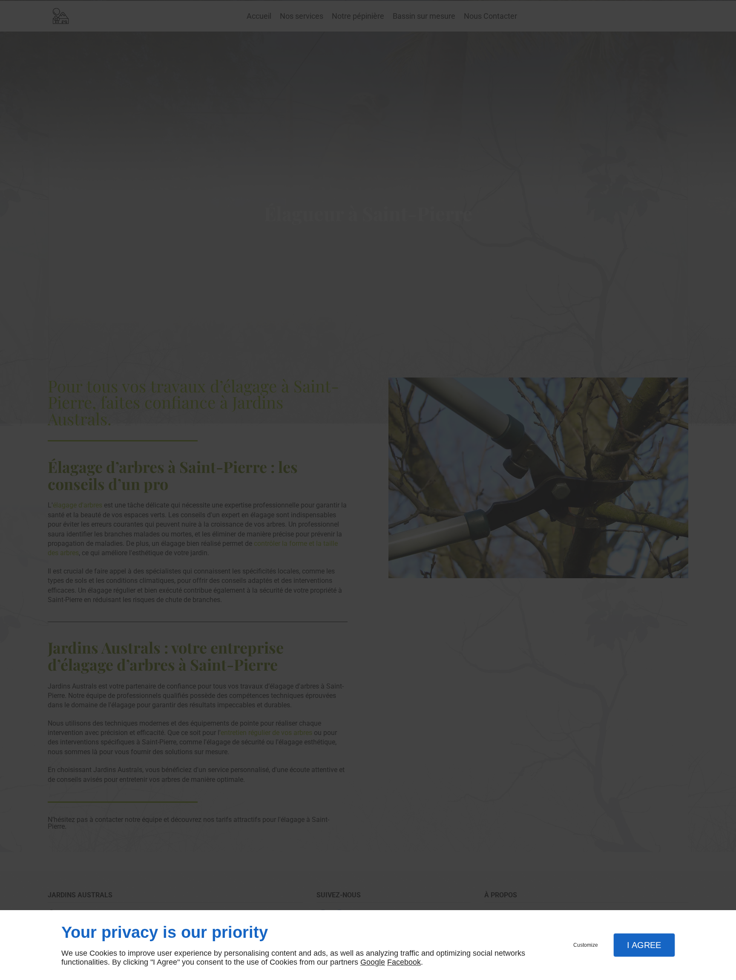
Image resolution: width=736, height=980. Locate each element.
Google (372, 962)
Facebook (404, 962)
